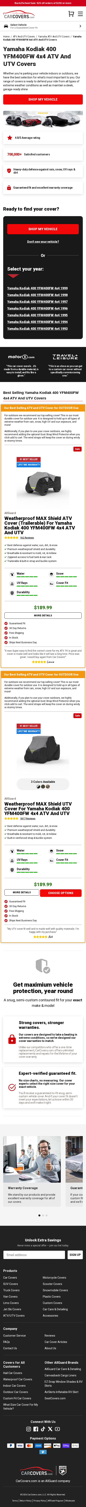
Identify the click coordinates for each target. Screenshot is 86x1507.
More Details (43, 615)
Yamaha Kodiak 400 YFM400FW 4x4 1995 (37, 315)
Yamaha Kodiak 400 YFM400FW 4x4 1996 (37, 308)
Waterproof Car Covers (17, 1379)
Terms (15, 1501)
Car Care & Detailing (55, 1309)
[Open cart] (71, 13)
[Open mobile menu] (80, 14)
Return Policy (26, 1501)
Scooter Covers (52, 1284)
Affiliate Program (55, 1501)
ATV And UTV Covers (24, 36)
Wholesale (70, 1501)
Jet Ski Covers (12, 1309)
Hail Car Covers (12, 1373)
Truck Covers (11, 1290)
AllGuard (51, 1481)
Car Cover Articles (56, 1342)
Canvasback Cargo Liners (60, 1375)
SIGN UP (75, 1254)
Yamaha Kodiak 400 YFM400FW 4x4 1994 (37, 322)
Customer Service (14, 1335)
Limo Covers (11, 1303)
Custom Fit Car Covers (17, 1398)
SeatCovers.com (55, 1398)
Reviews (50, 1335)
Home (6, 36)
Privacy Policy (39, 1501)
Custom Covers (52, 1303)
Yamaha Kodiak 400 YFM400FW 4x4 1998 (37, 295)
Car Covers (10, 1277)
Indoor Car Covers (14, 1385)
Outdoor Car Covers (15, 1392)
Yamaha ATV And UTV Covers (54, 36)
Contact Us (10, 1348)
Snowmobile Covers (55, 1290)
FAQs (6, 1342)
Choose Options (60, 893)
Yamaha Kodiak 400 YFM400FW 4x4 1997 (37, 302)
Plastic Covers (52, 1296)
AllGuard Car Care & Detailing (63, 1369)
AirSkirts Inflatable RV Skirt (61, 1392)
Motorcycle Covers (54, 1277)
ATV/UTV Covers (14, 1315)
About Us (50, 1348)
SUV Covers (10, 1284)
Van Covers (10, 1296)
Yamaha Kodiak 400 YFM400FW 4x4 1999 (37, 288)
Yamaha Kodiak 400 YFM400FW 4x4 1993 (37, 329)
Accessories (50, 1315)
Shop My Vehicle (43, 99)
